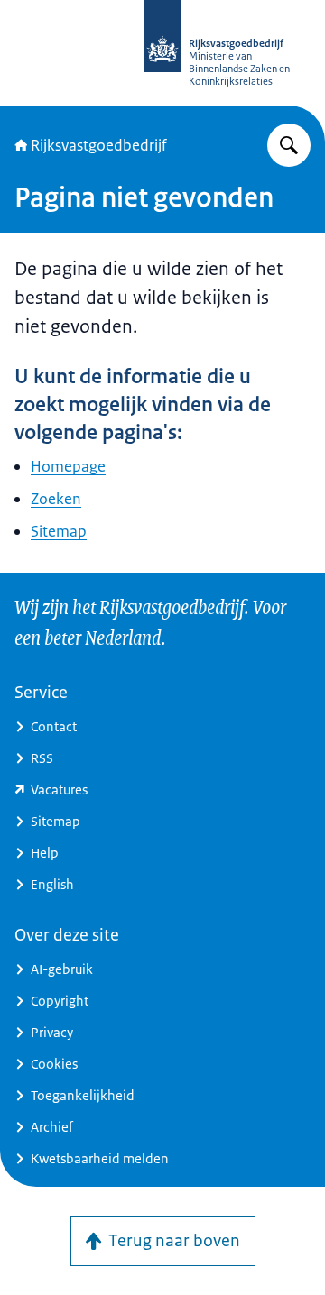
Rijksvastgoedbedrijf (99, 145)
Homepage (68, 466)
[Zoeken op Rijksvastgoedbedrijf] (289, 145)
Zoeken (56, 499)
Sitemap (59, 531)
